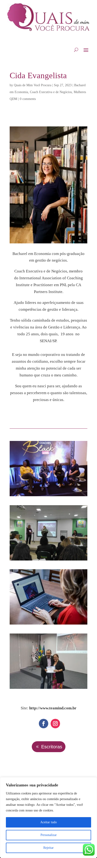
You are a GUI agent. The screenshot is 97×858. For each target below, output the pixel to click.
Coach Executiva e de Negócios (51, 92)
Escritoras (51, 746)
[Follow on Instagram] (55, 723)
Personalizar (48, 835)
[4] (48, 688)
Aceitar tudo (48, 822)
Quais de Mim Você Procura (32, 85)
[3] (48, 624)
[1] (48, 496)
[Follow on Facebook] (43, 723)
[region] (48, 817)
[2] (48, 560)
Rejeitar (48, 847)
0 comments (28, 99)
